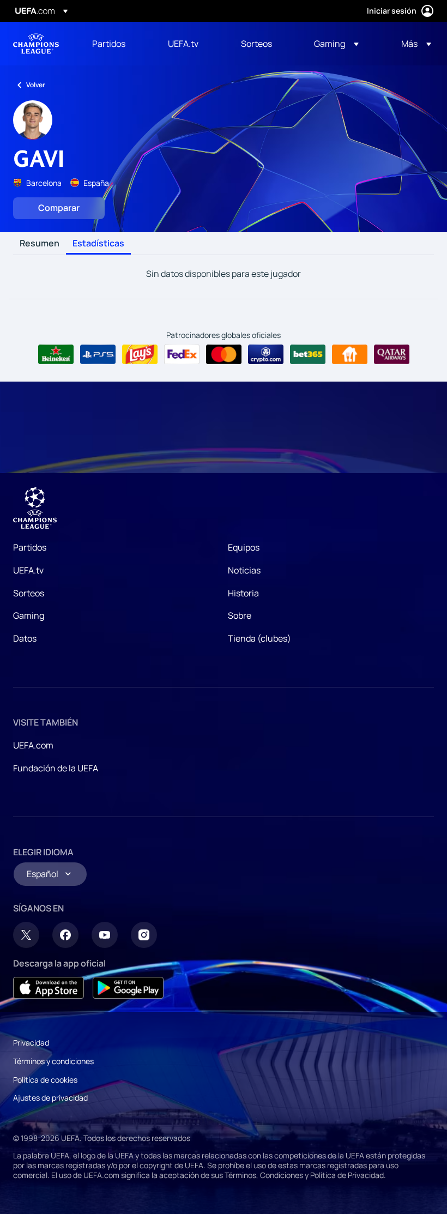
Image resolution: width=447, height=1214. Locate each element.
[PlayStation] (98, 354)
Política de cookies (45, 1079)
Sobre (239, 615)
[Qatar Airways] (391, 354)
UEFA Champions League (36, 43)
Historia (243, 593)
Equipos (243, 547)
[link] (108, 43)
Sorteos (28, 593)
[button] (336, 43)
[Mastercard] (223, 354)
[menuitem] (116, 43)
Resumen (39, 244)
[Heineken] (56, 354)
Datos (25, 638)
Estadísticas (98, 244)
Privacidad (31, 1042)
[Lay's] (140, 354)
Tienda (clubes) (259, 638)
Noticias (244, 570)
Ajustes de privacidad (50, 1097)
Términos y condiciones (53, 1061)
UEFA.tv (28, 570)
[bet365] (307, 354)
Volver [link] (35, 84)
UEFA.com (33, 745)
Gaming (28, 615)
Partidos (29, 547)
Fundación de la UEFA (55, 768)
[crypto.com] (265, 354)
